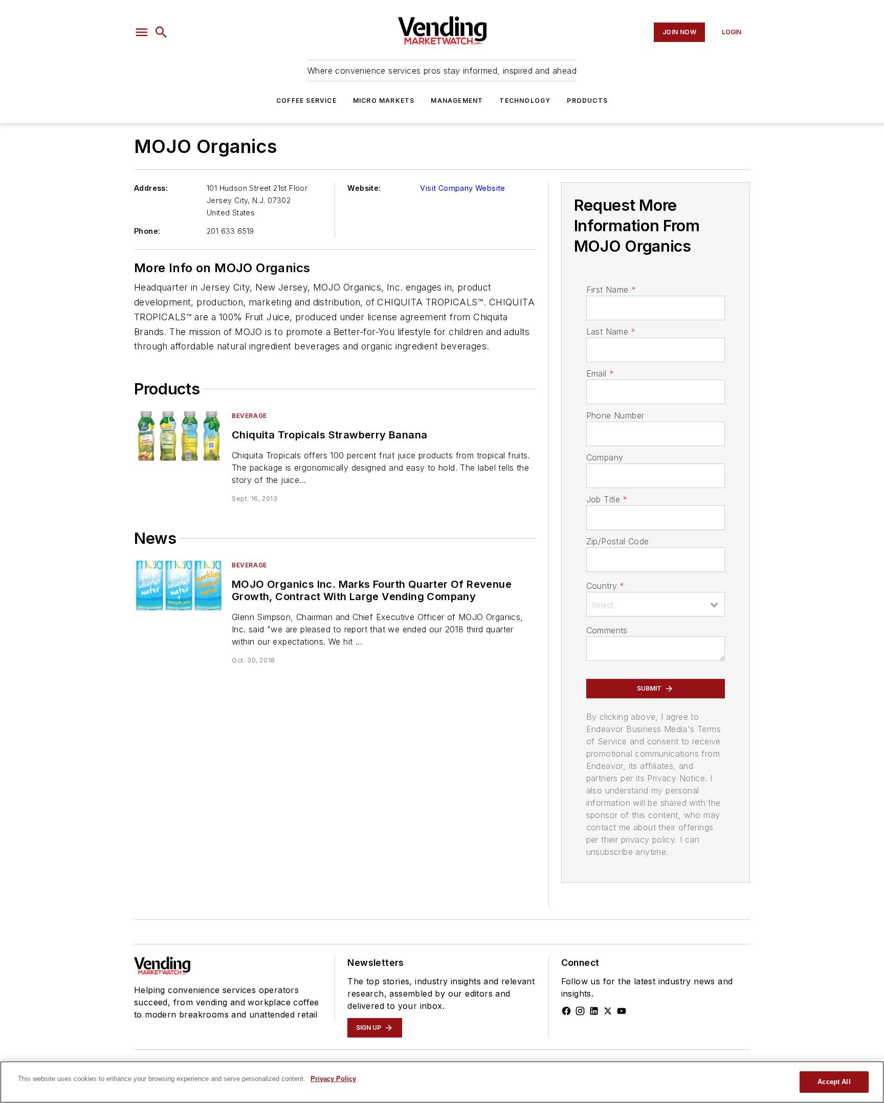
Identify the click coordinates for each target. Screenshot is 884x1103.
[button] (141, 32)
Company (605, 457)
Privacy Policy (333, 1079)
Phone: (147, 231)
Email (600, 373)
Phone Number (615, 415)
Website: (364, 188)
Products (587, 100)
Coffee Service (306, 100)
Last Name (611, 331)
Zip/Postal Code (617, 541)
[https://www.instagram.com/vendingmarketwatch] (580, 1011)
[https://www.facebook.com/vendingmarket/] (566, 1011)
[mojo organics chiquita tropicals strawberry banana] (179, 436)
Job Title (607, 499)
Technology (524, 100)
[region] (442, 1082)
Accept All (833, 1082)
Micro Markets (384, 100)
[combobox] (655, 604)
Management (457, 100)
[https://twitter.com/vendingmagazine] (608, 1011)
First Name (611, 289)
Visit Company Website (462, 188)
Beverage (249, 416)
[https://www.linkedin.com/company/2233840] (594, 1011)
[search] (161, 32)
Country (605, 586)
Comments (607, 630)
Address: (151, 188)
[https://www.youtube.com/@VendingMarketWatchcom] (621, 1011)
